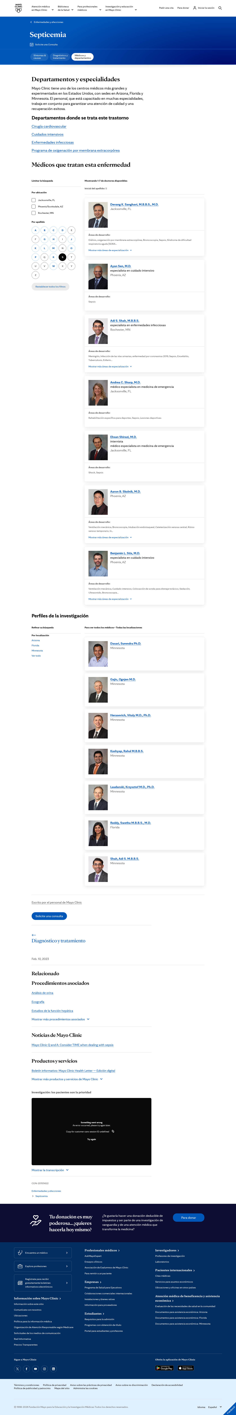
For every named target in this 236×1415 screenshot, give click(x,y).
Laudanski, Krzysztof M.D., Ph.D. (132, 787)
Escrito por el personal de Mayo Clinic (57, 902)
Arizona (36, 640)
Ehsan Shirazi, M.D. (123, 437)
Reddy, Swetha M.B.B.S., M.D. (130, 823)
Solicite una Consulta (46, 44)
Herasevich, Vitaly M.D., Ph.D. (130, 715)
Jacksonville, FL (46, 200)
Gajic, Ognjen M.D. (123, 679)
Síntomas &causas (40, 56)
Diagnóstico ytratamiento (60, 56)
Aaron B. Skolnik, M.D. (125, 491)
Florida (35, 645)
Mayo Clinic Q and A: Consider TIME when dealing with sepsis (73, 1045)
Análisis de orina (42, 993)
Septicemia (48, 34)
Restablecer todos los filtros (50, 286)
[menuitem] (39, 57)
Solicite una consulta (49, 916)
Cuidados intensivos (47, 134)
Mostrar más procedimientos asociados (58, 1019)
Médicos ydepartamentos (83, 56)
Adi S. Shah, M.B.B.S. (124, 320)
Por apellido (38, 221)
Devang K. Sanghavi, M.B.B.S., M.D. (134, 204)
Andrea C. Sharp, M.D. (125, 382)
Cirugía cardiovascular (49, 126)
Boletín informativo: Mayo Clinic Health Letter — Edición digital (73, 1070)
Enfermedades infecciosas (53, 142)
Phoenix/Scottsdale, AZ (50, 206)
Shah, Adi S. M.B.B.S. (124, 858)
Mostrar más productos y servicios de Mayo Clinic (65, 1079)
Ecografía (38, 1002)
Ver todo (36, 655)
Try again (91, 1139)
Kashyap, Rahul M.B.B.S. (127, 751)
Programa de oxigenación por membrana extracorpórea (76, 150)
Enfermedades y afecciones (48, 22)
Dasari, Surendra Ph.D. (125, 643)
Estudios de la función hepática (52, 1011)
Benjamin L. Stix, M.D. (125, 553)
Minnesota (37, 650)
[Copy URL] (113, 1131)
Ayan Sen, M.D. (120, 266)
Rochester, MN (46, 212)
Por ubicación (39, 192)
